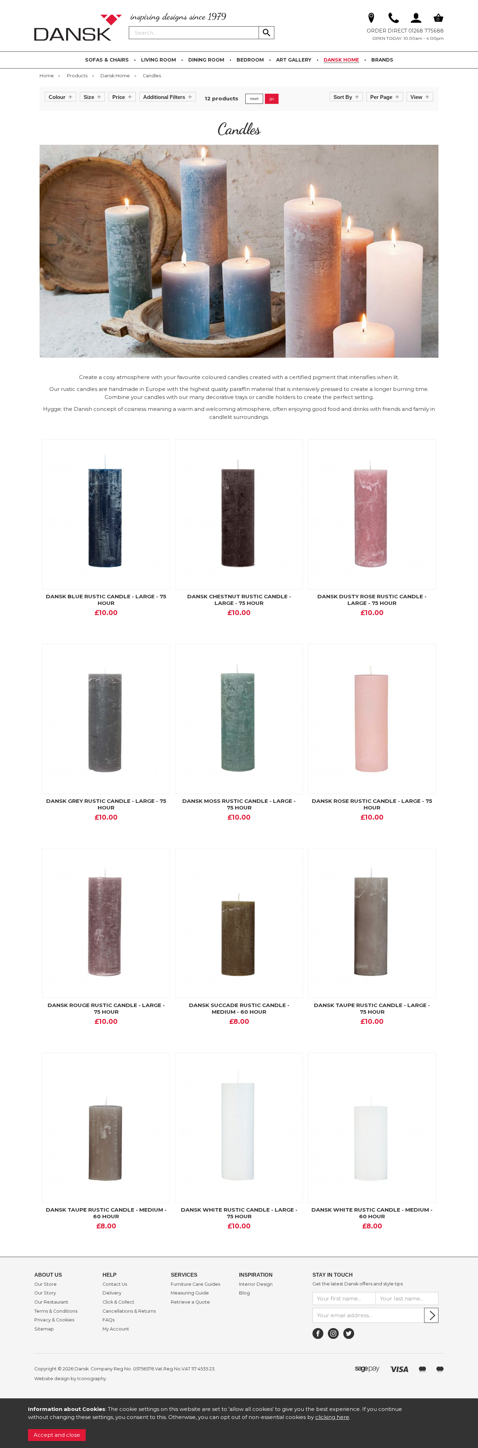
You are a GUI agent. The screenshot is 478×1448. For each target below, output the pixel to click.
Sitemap (44, 1329)
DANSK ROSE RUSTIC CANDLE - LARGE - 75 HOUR (372, 804)
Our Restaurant (51, 1302)
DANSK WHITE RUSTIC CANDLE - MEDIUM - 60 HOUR (372, 1213)
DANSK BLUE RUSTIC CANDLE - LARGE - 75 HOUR (106, 599)
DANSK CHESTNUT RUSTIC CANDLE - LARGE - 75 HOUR (239, 599)
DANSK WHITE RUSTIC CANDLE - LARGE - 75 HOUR (239, 1213)
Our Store (45, 1284)
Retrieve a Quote (190, 1302)
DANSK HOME (341, 60)
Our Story (45, 1293)
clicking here (332, 1417)
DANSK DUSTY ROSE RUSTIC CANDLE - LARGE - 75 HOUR (372, 599)
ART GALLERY (293, 60)
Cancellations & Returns (129, 1311)
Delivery (112, 1293)
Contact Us (115, 1284)
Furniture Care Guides (195, 1284)
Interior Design (256, 1284)
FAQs (108, 1320)
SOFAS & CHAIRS (107, 60)
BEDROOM (250, 60)
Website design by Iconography (70, 1378)
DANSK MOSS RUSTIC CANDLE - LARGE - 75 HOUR (239, 804)
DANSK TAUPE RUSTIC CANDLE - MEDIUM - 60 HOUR (106, 1213)
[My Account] (416, 19)
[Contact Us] (393, 19)
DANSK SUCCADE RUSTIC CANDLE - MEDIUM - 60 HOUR (239, 1008)
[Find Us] (371, 19)
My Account (116, 1329)
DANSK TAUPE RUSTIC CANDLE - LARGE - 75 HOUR (372, 1008)
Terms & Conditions (55, 1311)
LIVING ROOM (158, 60)
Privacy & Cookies (54, 1320)
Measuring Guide (190, 1293)
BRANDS (382, 60)
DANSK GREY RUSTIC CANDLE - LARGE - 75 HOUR (106, 804)
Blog (244, 1293)
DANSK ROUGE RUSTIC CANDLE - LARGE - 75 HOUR (106, 1008)
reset (254, 98)
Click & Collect (118, 1302)
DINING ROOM (206, 60)
